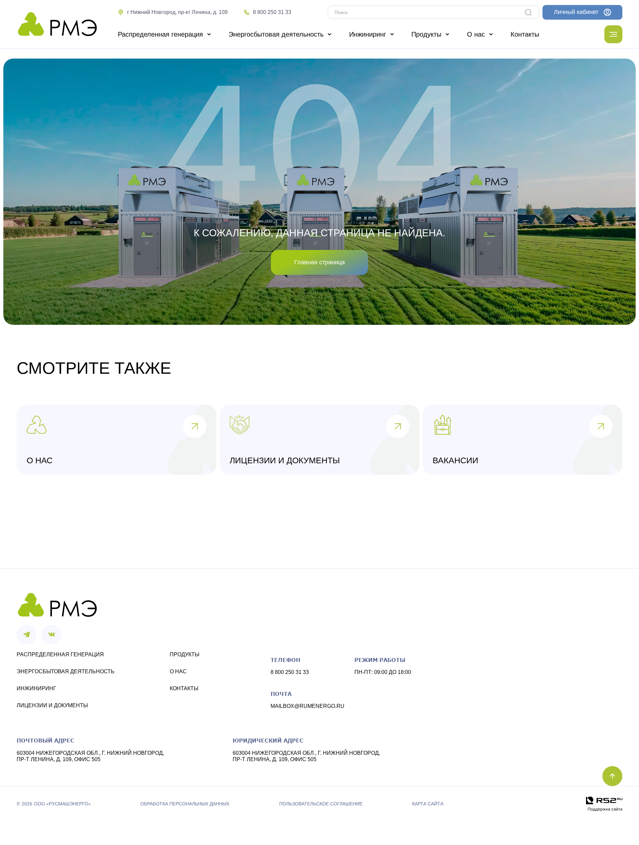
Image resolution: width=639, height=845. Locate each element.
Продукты (184, 654)
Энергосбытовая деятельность (65, 671)
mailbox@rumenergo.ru (307, 706)
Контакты (184, 688)
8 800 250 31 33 (290, 672)
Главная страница (319, 262)
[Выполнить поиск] (530, 12)
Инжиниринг (36, 688)
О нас (178, 671)
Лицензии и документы (52, 705)
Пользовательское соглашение (320, 803)
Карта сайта (427, 803)
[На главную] (57, 24)
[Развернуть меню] (613, 34)
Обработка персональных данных (184, 803)
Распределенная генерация (60, 654)
